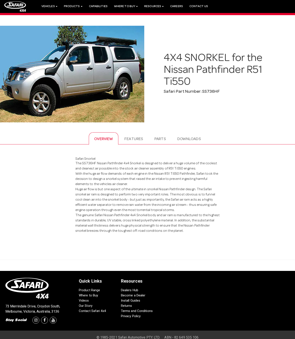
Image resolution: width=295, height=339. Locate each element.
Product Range (89, 290)
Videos (84, 300)
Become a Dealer (133, 295)
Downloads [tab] (189, 139)
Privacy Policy (131, 316)
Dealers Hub (129, 290)
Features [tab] (133, 139)
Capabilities (98, 6)
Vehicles (48, 6)
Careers (176, 6)
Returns (126, 306)
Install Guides (130, 300)
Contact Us (198, 6)
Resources (153, 6)
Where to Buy (88, 295)
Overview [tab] (103, 139)
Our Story (85, 306)
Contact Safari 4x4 (92, 311)
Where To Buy (125, 6)
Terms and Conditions (137, 311)
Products (72, 6)
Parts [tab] (160, 139)
